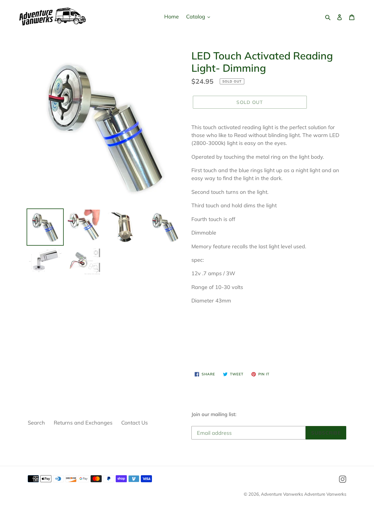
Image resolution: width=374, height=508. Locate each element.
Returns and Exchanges (83, 422)
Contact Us (134, 422)
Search (36, 422)
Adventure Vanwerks (282, 494)
